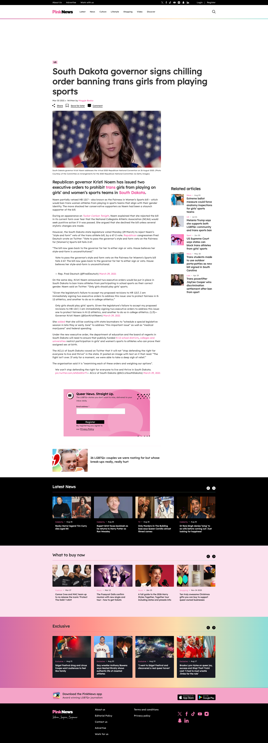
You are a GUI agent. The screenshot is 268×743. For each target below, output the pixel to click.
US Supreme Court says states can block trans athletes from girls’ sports (199, 243)
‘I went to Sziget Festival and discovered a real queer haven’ (154, 666)
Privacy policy (142, 715)
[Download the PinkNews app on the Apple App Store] (186, 697)
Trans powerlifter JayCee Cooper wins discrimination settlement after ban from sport (199, 285)
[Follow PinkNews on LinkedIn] (188, 2)
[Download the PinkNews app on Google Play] (207, 697)
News (92, 11)
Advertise (71, 2)
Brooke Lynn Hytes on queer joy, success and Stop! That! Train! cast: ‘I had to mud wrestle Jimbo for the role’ (196, 669)
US (55, 62)
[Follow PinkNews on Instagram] (206, 714)
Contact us (101, 721)
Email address (86, 406)
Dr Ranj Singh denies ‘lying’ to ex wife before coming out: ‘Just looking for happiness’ (196, 529)
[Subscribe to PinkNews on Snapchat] (180, 721)
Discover (151, 11)
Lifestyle (115, 11)
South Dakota (132, 192)
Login (200, 2)
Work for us (101, 734)
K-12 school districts (127, 337)
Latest (82, 11)
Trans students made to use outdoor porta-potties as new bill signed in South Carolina (199, 263)
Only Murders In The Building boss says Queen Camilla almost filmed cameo (154, 529)
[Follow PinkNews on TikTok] (193, 714)
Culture (103, 11)
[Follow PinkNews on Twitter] (180, 714)
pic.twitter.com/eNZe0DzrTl (71, 372)
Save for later (78, 105)
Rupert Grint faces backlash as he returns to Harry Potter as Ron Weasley (112, 529)
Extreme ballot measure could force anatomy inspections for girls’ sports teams (199, 205)
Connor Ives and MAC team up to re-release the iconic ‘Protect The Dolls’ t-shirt (71, 597)
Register (211, 2)
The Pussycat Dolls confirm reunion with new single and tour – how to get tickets (111, 597)
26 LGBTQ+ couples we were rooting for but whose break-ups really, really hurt (125, 459)
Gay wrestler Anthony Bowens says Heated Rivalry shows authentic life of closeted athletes (112, 669)
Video (140, 11)
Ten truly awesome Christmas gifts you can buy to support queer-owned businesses (195, 597)
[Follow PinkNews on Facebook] (186, 714)
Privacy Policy (87, 429)
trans (110, 187)
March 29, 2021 (107, 273)
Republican (130, 235)
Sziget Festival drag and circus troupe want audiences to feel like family (71, 668)
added (61, 321)
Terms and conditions (146, 709)
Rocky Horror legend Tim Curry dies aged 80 (71, 527)
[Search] (214, 11)
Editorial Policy (103, 715)
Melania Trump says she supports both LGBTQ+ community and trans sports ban (199, 225)
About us (100, 709)
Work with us (87, 2)
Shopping (127, 11)
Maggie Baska (86, 100)
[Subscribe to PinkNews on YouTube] (200, 714)
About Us (57, 2)
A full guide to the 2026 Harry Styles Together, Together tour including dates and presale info (154, 597)
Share (60, 105)
